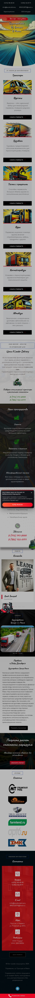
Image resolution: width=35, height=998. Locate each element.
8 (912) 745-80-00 (17, 504)
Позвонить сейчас (18, 995)
